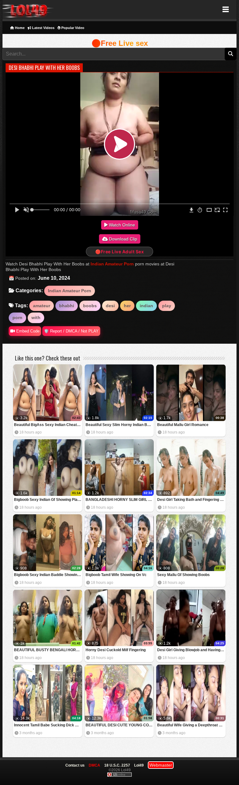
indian (146, 305)
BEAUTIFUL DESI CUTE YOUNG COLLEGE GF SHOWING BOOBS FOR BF (120, 725)
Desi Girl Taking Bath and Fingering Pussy (191, 499)
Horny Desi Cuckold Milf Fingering (116, 650)
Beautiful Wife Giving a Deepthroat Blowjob (191, 725)
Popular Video (72, 28)
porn (17, 317)
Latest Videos (42, 28)
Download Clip (122, 238)
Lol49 (28, 9)
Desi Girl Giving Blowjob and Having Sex (191, 650)
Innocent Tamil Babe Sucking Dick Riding (48, 725)
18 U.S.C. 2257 (117, 765)
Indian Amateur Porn (112, 263)
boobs (90, 305)
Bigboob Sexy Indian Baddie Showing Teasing (48, 575)
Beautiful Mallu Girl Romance (183, 425)
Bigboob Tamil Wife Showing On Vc (116, 575)
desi (110, 305)
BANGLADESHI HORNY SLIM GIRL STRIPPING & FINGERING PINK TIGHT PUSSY (120, 499)
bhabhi (66, 305)
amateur (41, 305)
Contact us (75, 765)
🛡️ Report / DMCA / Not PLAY (71, 331)
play (166, 305)
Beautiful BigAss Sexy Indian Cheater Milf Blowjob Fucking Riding (48, 425)
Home (19, 28)
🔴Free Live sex (119, 43)
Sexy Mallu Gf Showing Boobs (183, 575)
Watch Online (121, 224)
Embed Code (27, 331)
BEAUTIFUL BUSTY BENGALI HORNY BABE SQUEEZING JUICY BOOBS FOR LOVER (48, 650)
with (35, 317)
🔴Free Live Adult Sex (119, 251)
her (127, 305)
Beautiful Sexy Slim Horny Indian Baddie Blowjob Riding (120, 425)
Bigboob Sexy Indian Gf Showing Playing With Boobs (48, 499)
